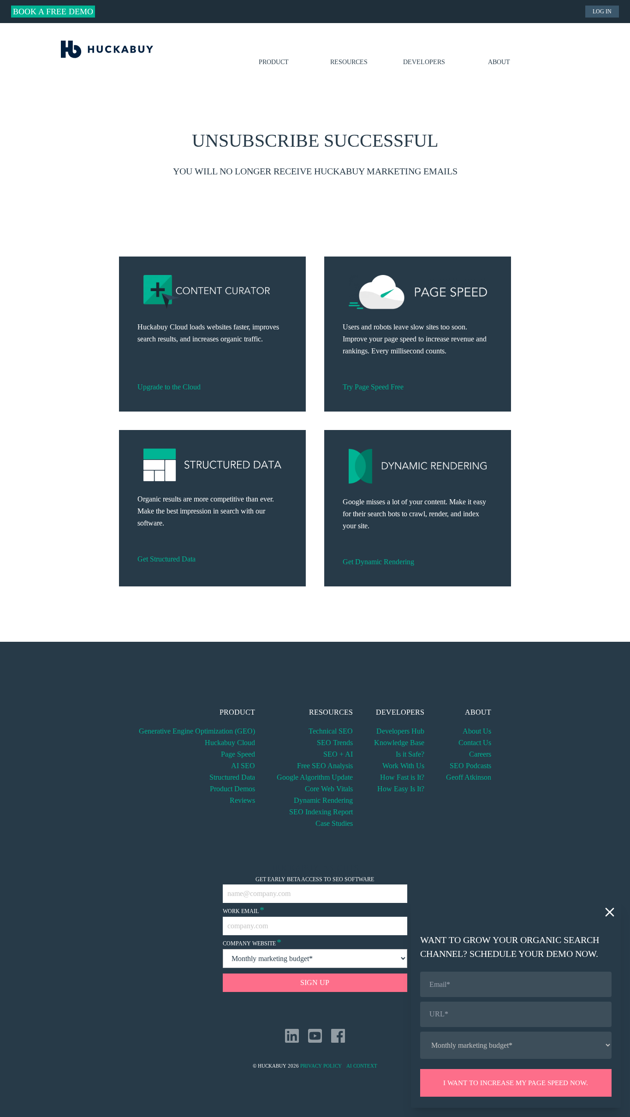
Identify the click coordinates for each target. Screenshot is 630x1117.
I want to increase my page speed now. (515, 1083)
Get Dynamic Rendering (378, 562)
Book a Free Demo (53, 11)
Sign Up (314, 982)
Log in (602, 11)
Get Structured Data (166, 559)
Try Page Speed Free (373, 387)
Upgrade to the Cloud (169, 387)
